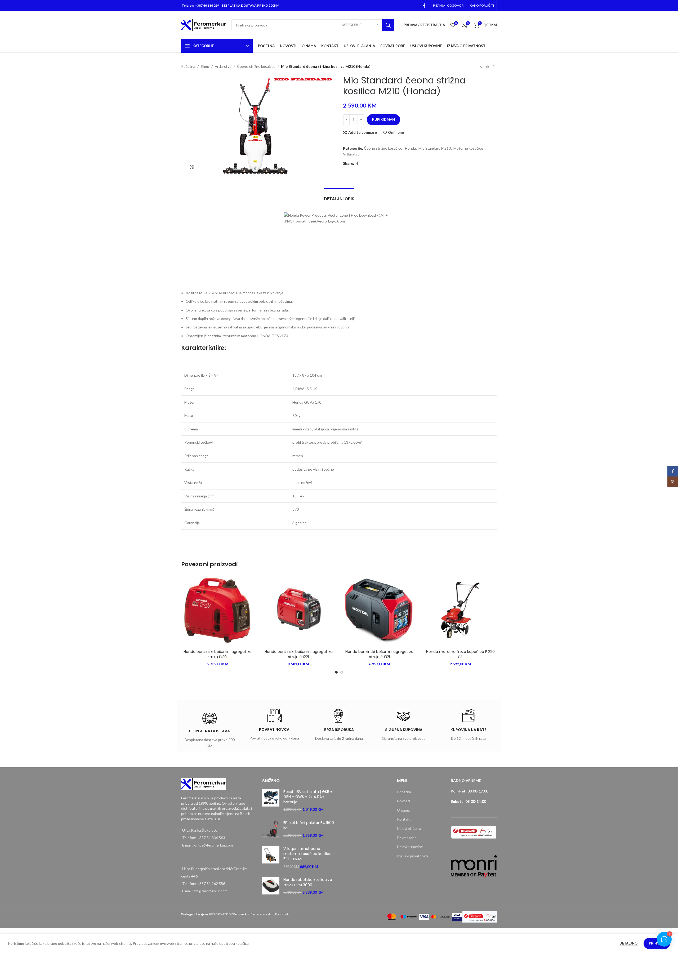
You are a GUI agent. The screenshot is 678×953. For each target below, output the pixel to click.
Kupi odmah (383, 119)
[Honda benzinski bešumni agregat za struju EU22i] (298, 610)
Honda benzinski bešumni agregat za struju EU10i (218, 654)
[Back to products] (487, 66)
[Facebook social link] (424, 6)
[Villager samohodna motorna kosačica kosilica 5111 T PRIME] (270, 857)
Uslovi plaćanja (409, 828)
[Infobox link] (209, 731)
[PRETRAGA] (388, 25)
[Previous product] (481, 66)
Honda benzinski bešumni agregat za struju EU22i (299, 654)
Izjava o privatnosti (412, 856)
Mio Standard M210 (434, 148)
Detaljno (628, 943)
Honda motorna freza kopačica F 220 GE (460, 654)
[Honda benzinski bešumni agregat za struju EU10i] (217, 610)
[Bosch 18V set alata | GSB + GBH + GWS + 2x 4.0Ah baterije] (270, 800)
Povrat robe (407, 837)
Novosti (403, 801)
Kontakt (404, 819)
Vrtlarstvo (223, 66)
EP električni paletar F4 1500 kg (308, 825)
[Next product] (493, 66)
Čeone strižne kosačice (256, 66)
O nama (403, 810)
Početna (188, 66)
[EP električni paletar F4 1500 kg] (270, 829)
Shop (205, 66)
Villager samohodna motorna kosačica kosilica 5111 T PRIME (307, 854)
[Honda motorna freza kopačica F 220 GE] (460, 610)
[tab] (339, 196)
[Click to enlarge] (191, 166)
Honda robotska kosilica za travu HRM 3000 (307, 882)
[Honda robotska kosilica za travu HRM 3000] (270, 886)
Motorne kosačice (468, 148)
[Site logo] (203, 24)
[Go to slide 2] (341, 672)
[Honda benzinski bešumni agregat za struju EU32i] (379, 610)
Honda (410, 148)
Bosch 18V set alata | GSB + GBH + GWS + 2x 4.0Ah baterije (308, 797)
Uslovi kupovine (410, 846)
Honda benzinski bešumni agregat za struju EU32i (379, 654)
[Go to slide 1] (336, 672)
